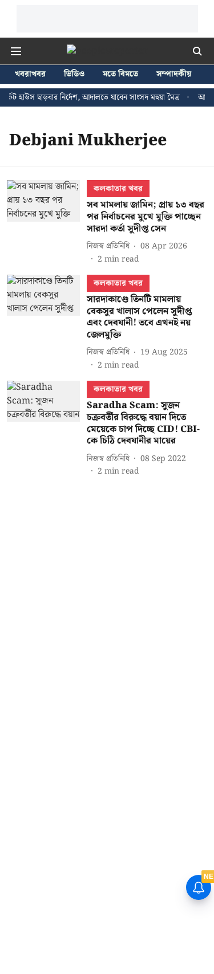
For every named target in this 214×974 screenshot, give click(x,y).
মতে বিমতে (120, 74)
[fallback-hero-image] (47, 222)
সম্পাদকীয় (173, 74)
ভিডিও (74, 74)
